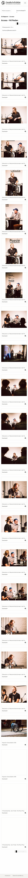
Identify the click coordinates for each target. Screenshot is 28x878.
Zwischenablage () (20, 10)
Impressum (8, 875)
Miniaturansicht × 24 (7, 27)
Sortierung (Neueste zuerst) (8, 30)
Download (4, 63)
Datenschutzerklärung (18, 875)
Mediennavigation (6, 10)
